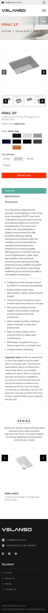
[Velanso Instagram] (9, 553)
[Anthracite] (37, 141)
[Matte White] (6, 147)
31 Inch (6, 159)
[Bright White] (6, 135)
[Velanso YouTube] (15, 553)
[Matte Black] (17, 135)
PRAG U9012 (11, 493)
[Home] (24, 529)
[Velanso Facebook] (3, 553)
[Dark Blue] (6, 141)
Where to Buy (24, 175)
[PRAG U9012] (24, 469)
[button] (43, 72)
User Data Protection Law (14, 606)
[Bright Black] (17, 141)
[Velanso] (14, 10)
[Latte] (37, 135)
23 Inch (18, 159)
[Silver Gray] (27, 135)
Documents (11, 202)
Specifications (12, 196)
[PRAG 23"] (24, 72)
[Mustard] (17, 147)
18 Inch (30, 159)
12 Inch (6, 165)
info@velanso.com (16, 540)
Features (10, 190)
